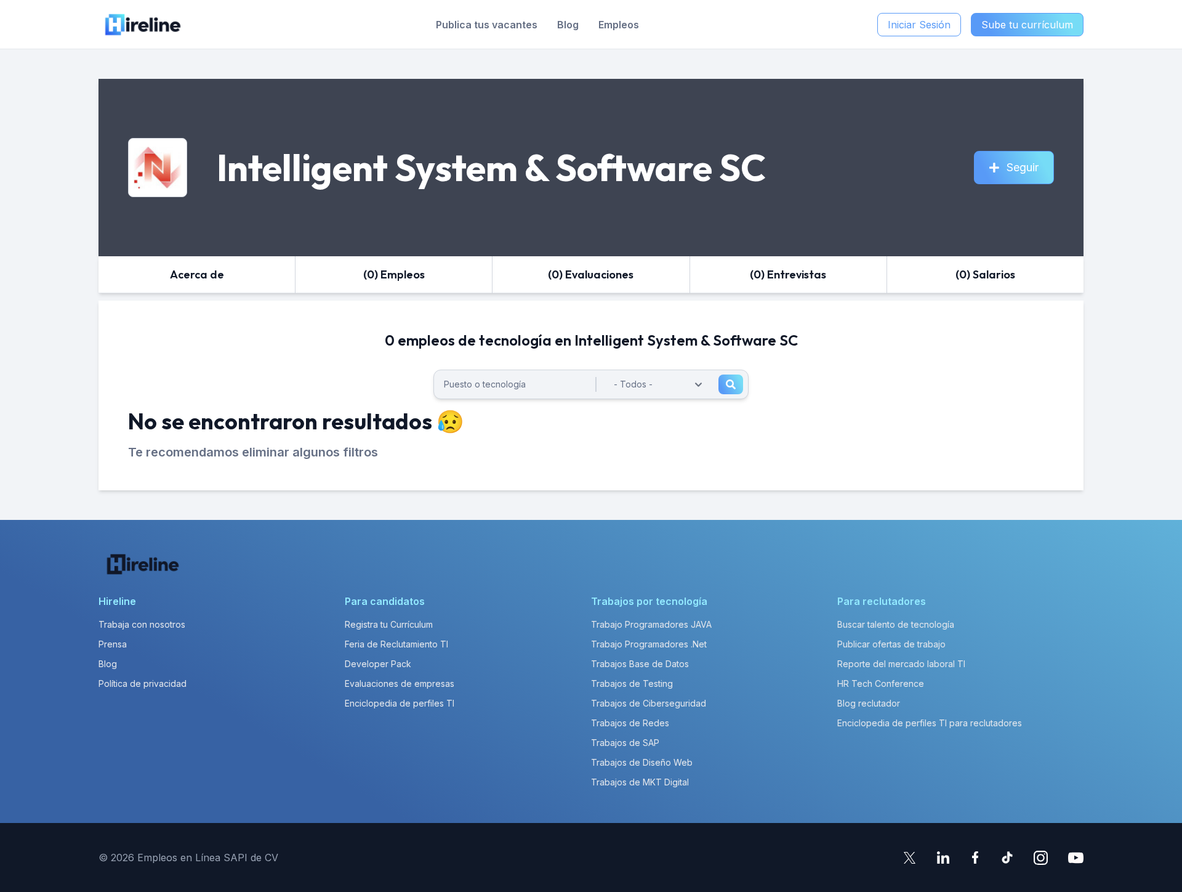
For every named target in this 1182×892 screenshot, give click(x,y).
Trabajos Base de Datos (640, 664)
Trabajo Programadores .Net (649, 644)
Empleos (618, 24)
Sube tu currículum (1027, 24)
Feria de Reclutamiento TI (396, 644)
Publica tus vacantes (486, 24)
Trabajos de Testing (632, 683)
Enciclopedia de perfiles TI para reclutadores (929, 723)
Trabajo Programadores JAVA (651, 624)
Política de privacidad (142, 683)
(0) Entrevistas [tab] (788, 274)
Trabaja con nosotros (141, 624)
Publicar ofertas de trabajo (891, 644)
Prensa (112, 644)
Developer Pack (378, 664)
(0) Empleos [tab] (394, 274)
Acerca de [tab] (197, 274)
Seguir (1023, 167)
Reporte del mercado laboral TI (901, 664)
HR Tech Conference (880, 683)
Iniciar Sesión (919, 24)
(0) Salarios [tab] (985, 274)
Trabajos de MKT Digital (640, 782)
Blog (568, 24)
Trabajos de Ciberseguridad (648, 703)
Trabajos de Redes (630, 723)
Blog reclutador (868, 703)
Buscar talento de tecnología (895, 624)
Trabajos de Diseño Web (642, 762)
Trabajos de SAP (625, 742)
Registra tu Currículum (389, 624)
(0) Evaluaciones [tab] (590, 274)
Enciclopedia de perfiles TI (399, 703)
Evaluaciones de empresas (399, 683)
